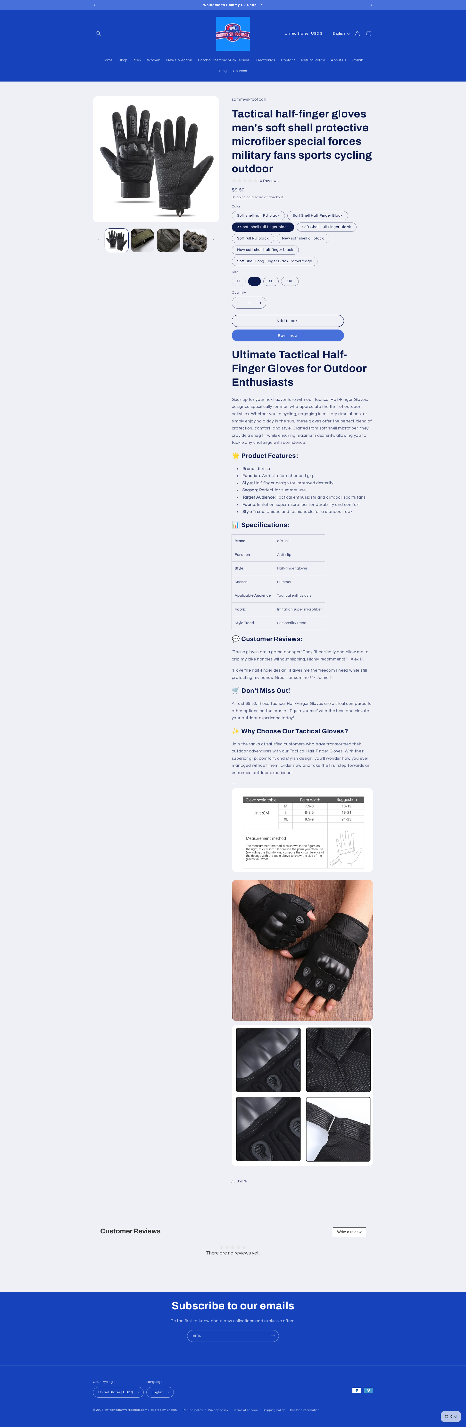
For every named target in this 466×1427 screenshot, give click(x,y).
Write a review (349, 1232)
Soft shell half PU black (258, 215)
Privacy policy (218, 1410)
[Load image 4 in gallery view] (169, 240)
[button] (98, 33)
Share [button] (242, 1181)
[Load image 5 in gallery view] (195, 240)
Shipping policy (274, 1410)
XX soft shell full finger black (263, 227)
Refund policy (193, 1410)
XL (271, 281)
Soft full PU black (253, 238)
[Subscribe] (273, 1336)
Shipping (239, 197)
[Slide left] (98, 240)
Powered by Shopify (163, 1409)
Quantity (239, 293)
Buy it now (288, 336)
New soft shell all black (303, 238)
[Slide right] (213, 240)
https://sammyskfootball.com (126, 1409)
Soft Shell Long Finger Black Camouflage (274, 261)
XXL (289, 281)
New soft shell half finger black (265, 250)
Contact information (305, 1410)
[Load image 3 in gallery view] (142, 240)
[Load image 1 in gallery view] (116, 240)
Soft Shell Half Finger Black (318, 215)
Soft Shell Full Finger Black (326, 227)
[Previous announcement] (94, 5)
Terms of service (245, 1410)
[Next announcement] (371, 5)
